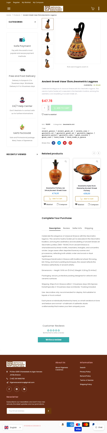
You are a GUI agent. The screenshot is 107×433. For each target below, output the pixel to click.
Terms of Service (86, 380)
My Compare (38, 2)
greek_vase (47, 137)
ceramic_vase (82, 131)
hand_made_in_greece (76, 137)
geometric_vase (66, 135)
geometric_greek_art (66, 133)
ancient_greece (48, 131)
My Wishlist (26, 2)
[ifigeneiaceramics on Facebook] (9, 389)
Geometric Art (69, 124)
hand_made (59, 137)
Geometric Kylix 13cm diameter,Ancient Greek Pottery (87, 188)
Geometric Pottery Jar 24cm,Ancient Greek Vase (55, 189)
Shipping (89, 228)
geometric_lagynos (85, 133)
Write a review (53, 339)
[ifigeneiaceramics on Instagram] (24, 389)
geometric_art (48, 133)
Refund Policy (85, 376)
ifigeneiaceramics (32, 426)
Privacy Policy (85, 372)
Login (9, 2)
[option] (48, 24)
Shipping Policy (86, 384)
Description (55, 228)
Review (66, 228)
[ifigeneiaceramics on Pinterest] (16, 389)
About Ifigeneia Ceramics (61, 368)
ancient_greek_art (65, 131)
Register (16, 2)
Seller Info (77, 228)
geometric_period (49, 135)
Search (82, 367)
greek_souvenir (82, 135)
